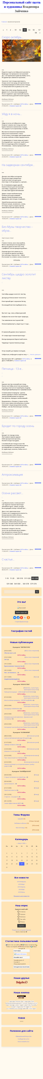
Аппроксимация (12, 474)
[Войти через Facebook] (18, 617)
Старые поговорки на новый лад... (15, 777)
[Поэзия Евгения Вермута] (21, 982)
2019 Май (21, 889)
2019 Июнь (21, 892)
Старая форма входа (21, 622)
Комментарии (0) (15, 106)
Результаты (16, 930)
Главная (4, 22)
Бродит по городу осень (18, 426)
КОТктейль (24, 104)
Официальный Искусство (24, 1036)
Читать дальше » (35, 354)
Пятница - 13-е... (12, 369)
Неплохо (23, 917)
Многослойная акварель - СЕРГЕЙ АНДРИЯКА (18, 700)
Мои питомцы (20, 828)
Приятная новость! (10, 790)
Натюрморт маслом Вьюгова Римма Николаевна (19, 727)
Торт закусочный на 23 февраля (14, 758)
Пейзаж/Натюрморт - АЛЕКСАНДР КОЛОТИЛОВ (19, 692)
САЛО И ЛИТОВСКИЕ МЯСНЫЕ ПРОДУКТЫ (17, 738)
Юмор (36, 775)
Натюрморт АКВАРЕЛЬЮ (12, 709)
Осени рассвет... (12, 493)
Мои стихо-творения (31, 651)
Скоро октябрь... (12, 37)
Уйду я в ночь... (12, 114)
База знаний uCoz (23, 1041)
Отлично (23, 912)
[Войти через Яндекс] (21, 617)
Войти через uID (21, 612)
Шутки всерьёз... (9, 784)
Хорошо (22, 914)
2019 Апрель (21, 887)
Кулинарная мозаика (31, 755)
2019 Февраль (21, 882)
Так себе (23, 919)
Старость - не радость (11, 797)
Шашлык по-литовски (11, 751)
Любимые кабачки (20, 823)
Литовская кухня (33, 736)
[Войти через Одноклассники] (28, 617)
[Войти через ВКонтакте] (14, 617)
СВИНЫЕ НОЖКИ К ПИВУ (11, 745)
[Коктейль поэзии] (21, 997)
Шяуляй (20, 819)
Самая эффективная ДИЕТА (13, 803)
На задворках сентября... (18, 165)
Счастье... (8, 559)
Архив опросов (26, 930)
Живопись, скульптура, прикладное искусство (31, 688)
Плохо (23, 922)
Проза (36, 677)
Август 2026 (21, 843)
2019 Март (21, 884)
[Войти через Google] (24, 617)
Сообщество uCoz (23, 1039)
